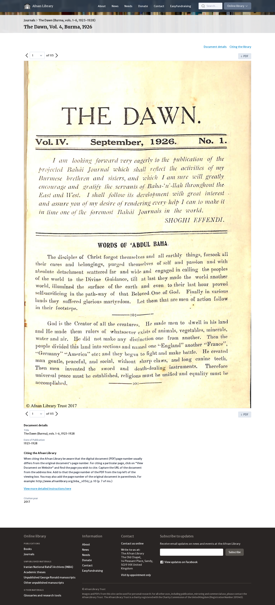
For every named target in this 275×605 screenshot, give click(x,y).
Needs (128, 6)
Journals (29, 20)
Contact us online (132, 543)
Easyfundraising (180, 6)
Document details (215, 47)
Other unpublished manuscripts (44, 582)
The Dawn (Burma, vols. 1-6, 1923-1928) (66, 20)
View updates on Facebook (181, 562)
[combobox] (210, 6)
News (115, 6)
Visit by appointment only (136, 575)
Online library (235, 6)
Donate (143, 6)
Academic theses (34, 572)
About (102, 6)
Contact (159, 6)
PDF (245, 56)
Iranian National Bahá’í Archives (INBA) (48, 567)
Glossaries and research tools (42, 595)
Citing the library (240, 47)
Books (28, 549)
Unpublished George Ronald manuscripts (49, 577)
